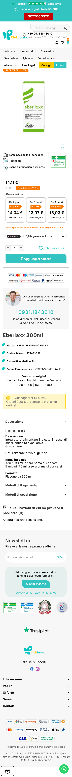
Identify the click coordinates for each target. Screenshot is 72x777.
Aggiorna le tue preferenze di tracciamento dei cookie (36, 746)
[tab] (36, 421)
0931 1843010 (37, 584)
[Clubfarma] (15, 34)
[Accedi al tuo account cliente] (57, 42)
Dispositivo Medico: (19, 361)
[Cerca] (65, 28)
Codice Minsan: (16, 353)
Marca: (11, 345)
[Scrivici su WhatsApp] (64, 769)
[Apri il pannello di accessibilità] (7, 771)
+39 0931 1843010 (40, 33)
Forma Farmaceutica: (20, 369)
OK (61, 557)
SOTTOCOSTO (38, 16)
